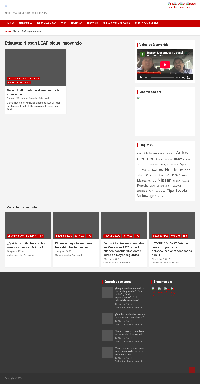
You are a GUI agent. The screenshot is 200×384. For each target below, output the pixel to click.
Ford (145, 169)
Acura (139, 153)
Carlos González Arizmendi (35, 98)
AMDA (161, 153)
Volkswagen (146, 196)
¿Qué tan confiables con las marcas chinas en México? (26, 245)
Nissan (165, 180)
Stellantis (142, 190)
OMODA (176, 181)
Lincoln (175, 175)
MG (149, 181)
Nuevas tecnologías (116, 23)
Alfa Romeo (150, 153)
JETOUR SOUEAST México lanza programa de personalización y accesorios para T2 (172, 249)
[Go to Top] (192, 370)
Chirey (163, 164)
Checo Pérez (142, 165)
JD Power (153, 175)
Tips (64, 23)
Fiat (138, 171)
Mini (154, 181)
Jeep (161, 175)
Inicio (10, 23)
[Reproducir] (141, 77)
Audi (173, 154)
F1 (189, 164)
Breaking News (47, 23)
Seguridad (162, 186)
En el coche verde (146, 23)
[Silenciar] (183, 77)
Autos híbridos (165, 159)
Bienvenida (26, 23)
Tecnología (159, 191)
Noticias (76, 23)
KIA (167, 174)
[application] (165, 64)
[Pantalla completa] (188, 77)
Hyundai (185, 170)
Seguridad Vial (174, 186)
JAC (146, 175)
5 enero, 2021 (13, 98)
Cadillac (186, 160)
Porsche (143, 185)
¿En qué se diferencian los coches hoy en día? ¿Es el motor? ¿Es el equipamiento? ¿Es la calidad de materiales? (129, 294)
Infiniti (140, 175)
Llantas (184, 175)
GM (161, 170)
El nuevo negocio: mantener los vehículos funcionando (74, 245)
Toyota (181, 190)
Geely (155, 170)
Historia (92, 23)
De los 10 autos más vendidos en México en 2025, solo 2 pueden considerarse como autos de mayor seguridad (123, 249)
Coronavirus (173, 165)
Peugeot (185, 181)
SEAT (152, 186)
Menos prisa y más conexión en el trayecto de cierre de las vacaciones (130, 351)
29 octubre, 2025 (111, 259)
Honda (171, 169)
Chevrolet (153, 164)
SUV (151, 191)
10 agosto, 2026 (15, 251)
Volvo (160, 196)
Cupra (183, 164)
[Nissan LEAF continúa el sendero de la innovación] (36, 67)
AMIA (167, 154)
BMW (178, 159)
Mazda (142, 181)
